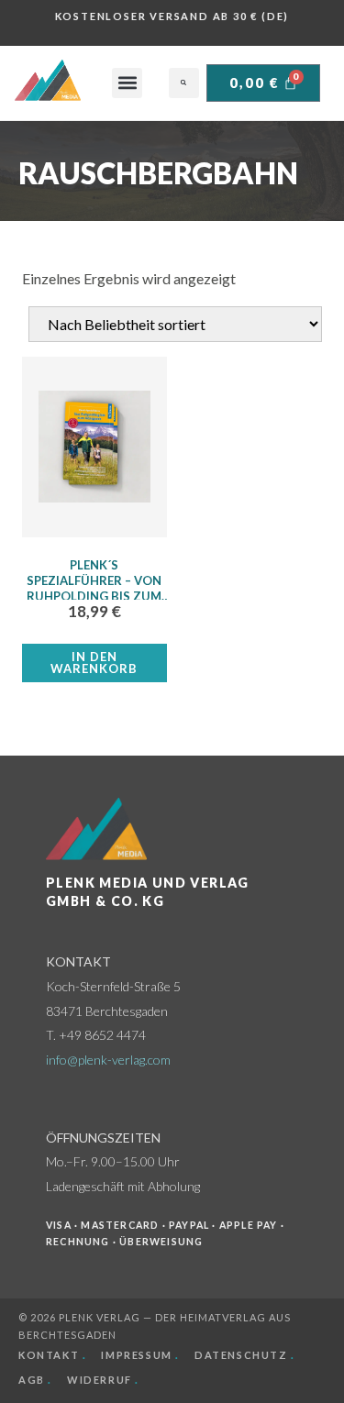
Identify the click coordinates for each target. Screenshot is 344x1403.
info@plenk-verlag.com (108, 1059)
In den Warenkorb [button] (94, 662)
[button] (127, 83)
